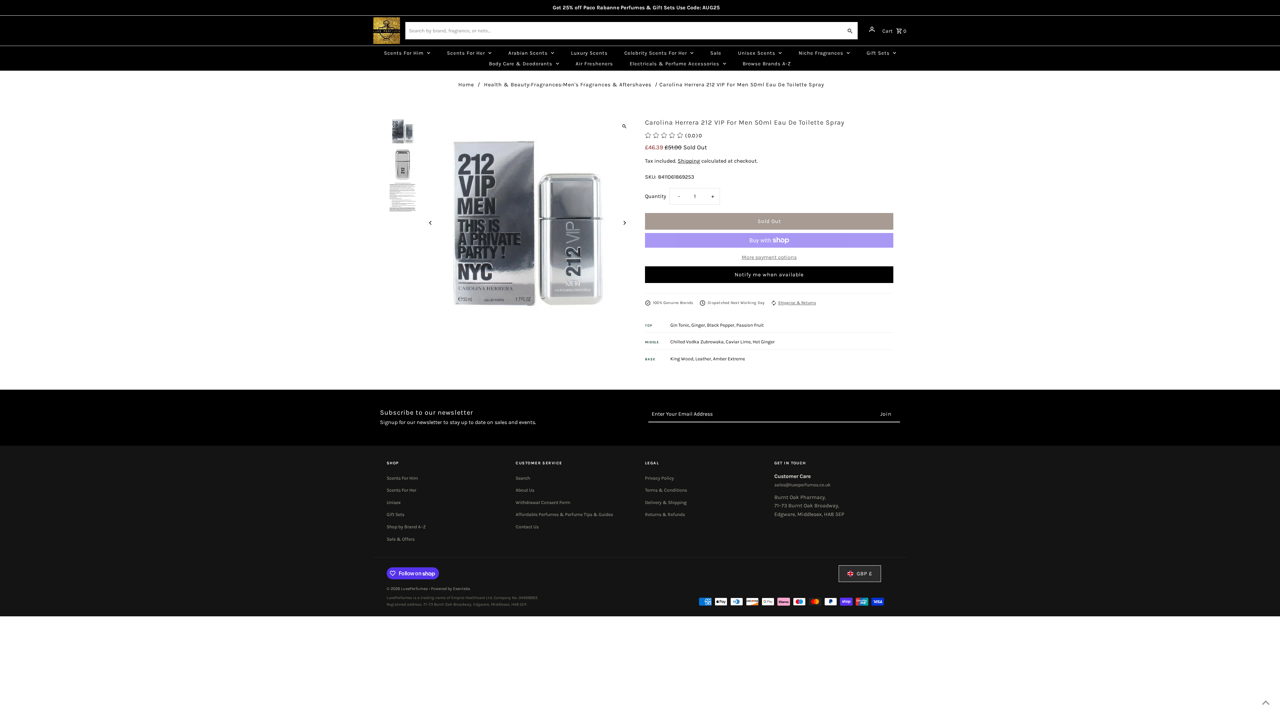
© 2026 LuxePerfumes (408, 588)
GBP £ (864, 573)
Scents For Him (402, 478)
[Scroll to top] (1265, 702)
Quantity (655, 196)
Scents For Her (401, 490)
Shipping (689, 161)
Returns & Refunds (665, 514)
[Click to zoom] (624, 126)
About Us (525, 490)
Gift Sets (395, 514)
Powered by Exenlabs (450, 588)
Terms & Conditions (666, 490)
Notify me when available (769, 274)
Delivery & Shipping (666, 502)
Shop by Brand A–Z (406, 527)
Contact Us (527, 527)
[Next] (624, 222)
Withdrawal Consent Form (543, 502)
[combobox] (623, 30)
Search (523, 478)
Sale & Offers (401, 539)
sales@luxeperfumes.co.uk (802, 485)
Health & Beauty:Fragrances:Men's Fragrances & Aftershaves (567, 84)
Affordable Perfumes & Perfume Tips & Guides (564, 514)
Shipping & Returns (797, 302)
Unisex (394, 502)
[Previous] (430, 222)
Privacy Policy (659, 478)
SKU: (650, 177)
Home (466, 84)
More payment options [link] (769, 257)
